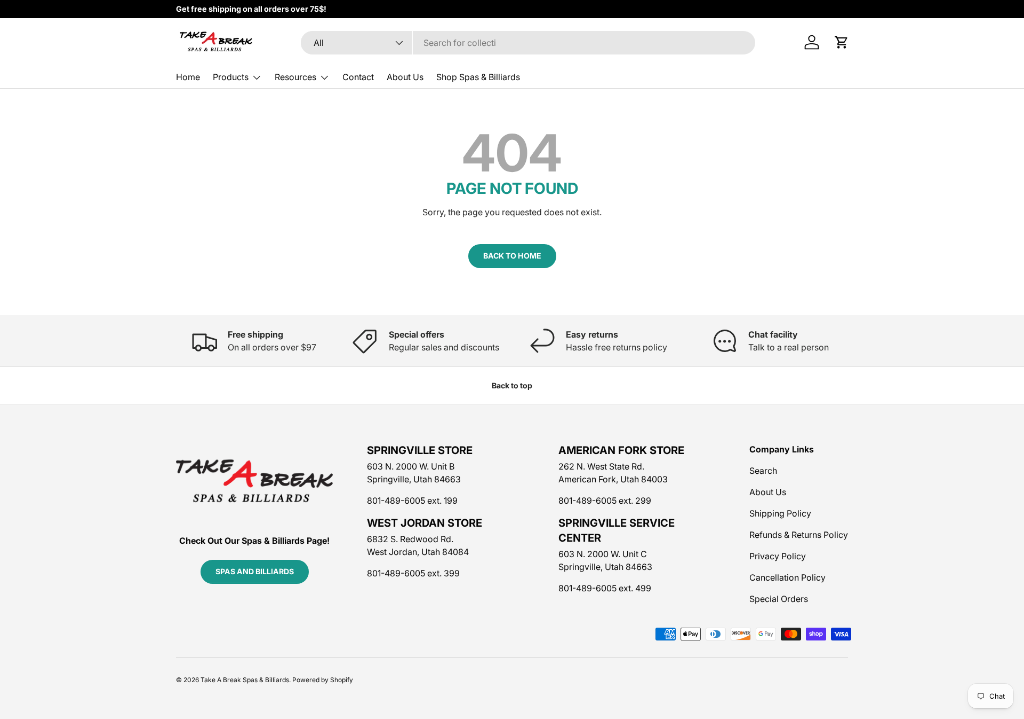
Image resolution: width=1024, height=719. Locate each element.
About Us (405, 77)
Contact (358, 77)
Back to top (512, 385)
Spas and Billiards (254, 571)
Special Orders (778, 598)
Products (231, 77)
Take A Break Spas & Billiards (245, 680)
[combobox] (528, 42)
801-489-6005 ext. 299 (604, 500)
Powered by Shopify (322, 680)
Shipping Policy (780, 513)
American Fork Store (621, 450)
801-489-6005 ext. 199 (412, 500)
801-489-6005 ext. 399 (413, 573)
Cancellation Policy (787, 577)
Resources (295, 77)
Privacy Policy (777, 556)
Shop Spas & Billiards (478, 77)
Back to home (512, 255)
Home (188, 77)
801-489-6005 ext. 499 (604, 588)
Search (763, 470)
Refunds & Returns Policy (798, 534)
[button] (841, 42)
